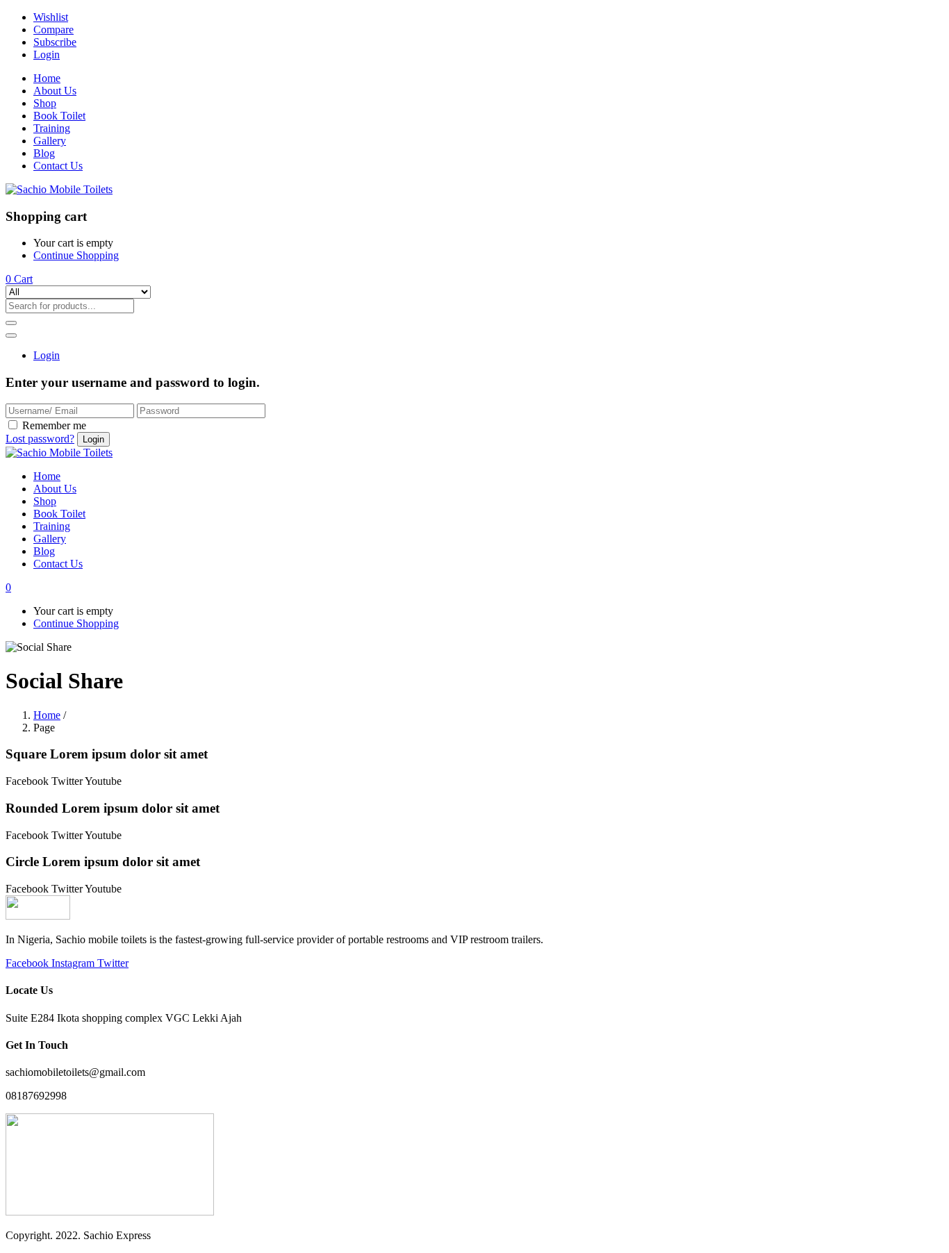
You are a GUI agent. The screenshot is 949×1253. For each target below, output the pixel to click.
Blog (44, 153)
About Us (54, 91)
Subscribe (54, 42)
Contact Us (58, 166)
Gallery (49, 141)
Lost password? (40, 439)
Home (46, 78)
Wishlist (50, 17)
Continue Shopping (76, 255)
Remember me (54, 425)
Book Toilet (59, 116)
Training (51, 128)
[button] (19, 279)
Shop (44, 103)
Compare (53, 29)
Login (46, 54)
